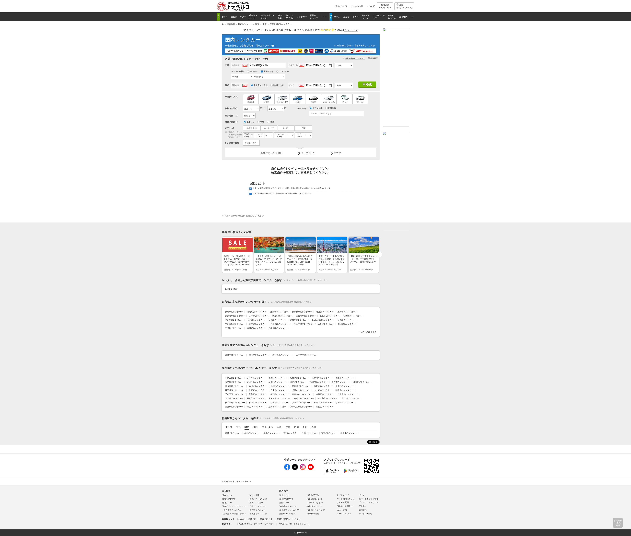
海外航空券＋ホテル (288, 506)
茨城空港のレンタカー (235, 355)
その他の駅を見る (368, 332)
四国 (296, 427)
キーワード (302, 108)
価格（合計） (231, 108)
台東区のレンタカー (258, 390)
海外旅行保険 (313, 495)
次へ (380, 254)
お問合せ (385, 6)
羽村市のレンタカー (256, 398)
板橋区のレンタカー (299, 378)
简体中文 (252, 519)
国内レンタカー (242, 39)
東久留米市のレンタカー (279, 398)
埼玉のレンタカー (291, 433)
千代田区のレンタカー (235, 394)
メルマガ (371, 6)
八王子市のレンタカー (347, 394)
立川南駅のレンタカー (235, 324)
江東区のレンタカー (362, 382)
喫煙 (262, 122)
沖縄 (313, 427)
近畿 (279, 427)
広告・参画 (342, 510)
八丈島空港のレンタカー (307, 355)
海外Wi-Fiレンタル (287, 514)
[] (350, 30)
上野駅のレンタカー (346, 312)
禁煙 (272, 122)
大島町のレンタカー (234, 382)
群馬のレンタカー (271, 433)
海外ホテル (284, 495)
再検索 (367, 84)
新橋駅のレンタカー (299, 320)
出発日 (291, 65)
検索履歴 (374, 58)
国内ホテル (227, 495)
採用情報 (363, 510)
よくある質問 (357, 6)
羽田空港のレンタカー (282, 355)
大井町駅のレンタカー (235, 316)
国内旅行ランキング (258, 514)
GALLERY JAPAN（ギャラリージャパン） (256, 524)
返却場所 (235, 85)
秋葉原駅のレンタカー (257, 312)
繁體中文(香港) (283, 519)
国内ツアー (227, 502)
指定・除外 (252, 143)
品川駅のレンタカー (234, 320)
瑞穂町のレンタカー (344, 402)
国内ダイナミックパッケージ (234, 506)
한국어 (297, 519)
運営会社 (363, 506)
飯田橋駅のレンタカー (302, 312)
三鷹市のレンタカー (234, 407)
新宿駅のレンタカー (277, 320)
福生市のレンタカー (279, 402)
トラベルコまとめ (315, 502)
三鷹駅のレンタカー (234, 328)
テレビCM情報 (365, 514)
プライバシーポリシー (368, 502)
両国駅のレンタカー (256, 328)
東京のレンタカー (329, 433)
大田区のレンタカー (256, 382)
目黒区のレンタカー (325, 407)
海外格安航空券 (286, 499)
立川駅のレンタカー (346, 320)
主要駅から (268, 71)
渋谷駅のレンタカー (256, 320)
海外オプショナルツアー (290, 510)
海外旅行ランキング (316, 510)
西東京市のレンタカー (302, 394)
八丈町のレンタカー (234, 398)
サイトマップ (343, 495)
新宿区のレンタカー (301, 386)
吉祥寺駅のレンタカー (259, 316)
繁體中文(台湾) (266, 519)
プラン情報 (317, 108)
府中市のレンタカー (258, 402)
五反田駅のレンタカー (329, 316)
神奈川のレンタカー (349, 433)
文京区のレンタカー (301, 402)
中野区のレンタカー (279, 394)
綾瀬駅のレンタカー (279, 312)
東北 (238, 427)
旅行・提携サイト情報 (368, 499)
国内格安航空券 (229, 499)
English (240, 519)
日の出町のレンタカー (235, 402)
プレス (362, 495)
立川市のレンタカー (279, 390)
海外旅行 (283, 490)
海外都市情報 (313, 514)
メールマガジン (344, 514)
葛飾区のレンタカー (277, 382)
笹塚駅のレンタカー (352, 316)
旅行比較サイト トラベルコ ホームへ (237, 482)
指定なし (250, 122)
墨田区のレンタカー (344, 386)
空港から (254, 71)
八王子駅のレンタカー (280, 324)
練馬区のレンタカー (325, 394)
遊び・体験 (254, 495)
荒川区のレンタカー (277, 378)
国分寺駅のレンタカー (306, 316)
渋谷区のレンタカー (279, 386)
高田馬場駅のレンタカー (323, 320)
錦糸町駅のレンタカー (282, 316)
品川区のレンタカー (258, 386)
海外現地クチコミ (315, 506)
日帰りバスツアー (257, 506)
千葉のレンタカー (310, 433)
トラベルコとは (340, 6)
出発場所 (235, 65)
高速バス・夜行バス (258, 499)
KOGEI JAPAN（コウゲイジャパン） (295, 524)
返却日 (291, 85)
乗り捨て (277, 85)
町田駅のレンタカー (347, 324)
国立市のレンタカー (340, 382)
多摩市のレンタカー (301, 390)
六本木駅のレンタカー (278, 328)
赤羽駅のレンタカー (234, 312)
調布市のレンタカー (344, 390)
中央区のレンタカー (323, 390)
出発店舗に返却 (260, 85)
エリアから (284, 71)
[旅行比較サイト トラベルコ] (223, 24)
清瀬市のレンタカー (319, 382)
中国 (288, 427)
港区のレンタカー (255, 407)
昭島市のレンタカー (234, 378)
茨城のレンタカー (233, 433)
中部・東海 (267, 427)
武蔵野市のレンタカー (276, 407)
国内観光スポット (257, 510)
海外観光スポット (315, 499)
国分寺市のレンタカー (235, 386)
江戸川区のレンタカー (322, 378)
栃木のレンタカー (252, 433)
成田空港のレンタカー (259, 355)
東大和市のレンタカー (328, 398)
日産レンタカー (232, 289)
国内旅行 (226, 490)
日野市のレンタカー (350, 398)
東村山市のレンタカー (304, 398)
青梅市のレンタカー (344, 378)
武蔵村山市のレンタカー (301, 407)
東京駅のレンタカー (258, 324)
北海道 (228, 427)
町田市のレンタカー (323, 402)
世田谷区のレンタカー (235, 390)
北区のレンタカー (298, 382)
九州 (305, 427)
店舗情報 (332, 108)
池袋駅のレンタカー (325, 312)
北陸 (255, 427)
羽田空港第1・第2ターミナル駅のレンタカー (314, 324)
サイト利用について (346, 499)
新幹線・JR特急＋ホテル (234, 514)
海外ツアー (284, 502)
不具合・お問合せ (345, 506)
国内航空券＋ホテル (232, 510)
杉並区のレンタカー (323, 386)
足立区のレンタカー (256, 378)
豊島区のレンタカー (258, 394)
